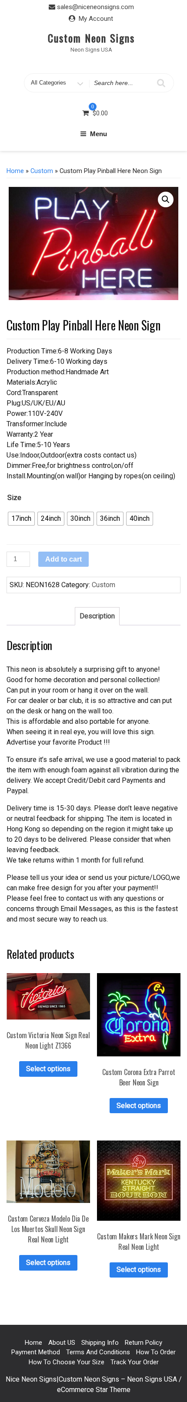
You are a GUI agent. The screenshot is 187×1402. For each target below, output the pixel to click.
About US (61, 1342)
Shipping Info (100, 1342)
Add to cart (63, 559)
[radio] (21, 518)
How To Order (156, 1352)
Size (14, 497)
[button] (166, 199)
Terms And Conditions (98, 1352)
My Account (96, 19)
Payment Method (35, 1352)
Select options (48, 1069)
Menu (98, 133)
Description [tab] (97, 616)
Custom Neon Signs (91, 38)
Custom (41, 171)
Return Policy (143, 1342)
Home (15, 171)
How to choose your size (66, 1362)
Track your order (134, 1362)
